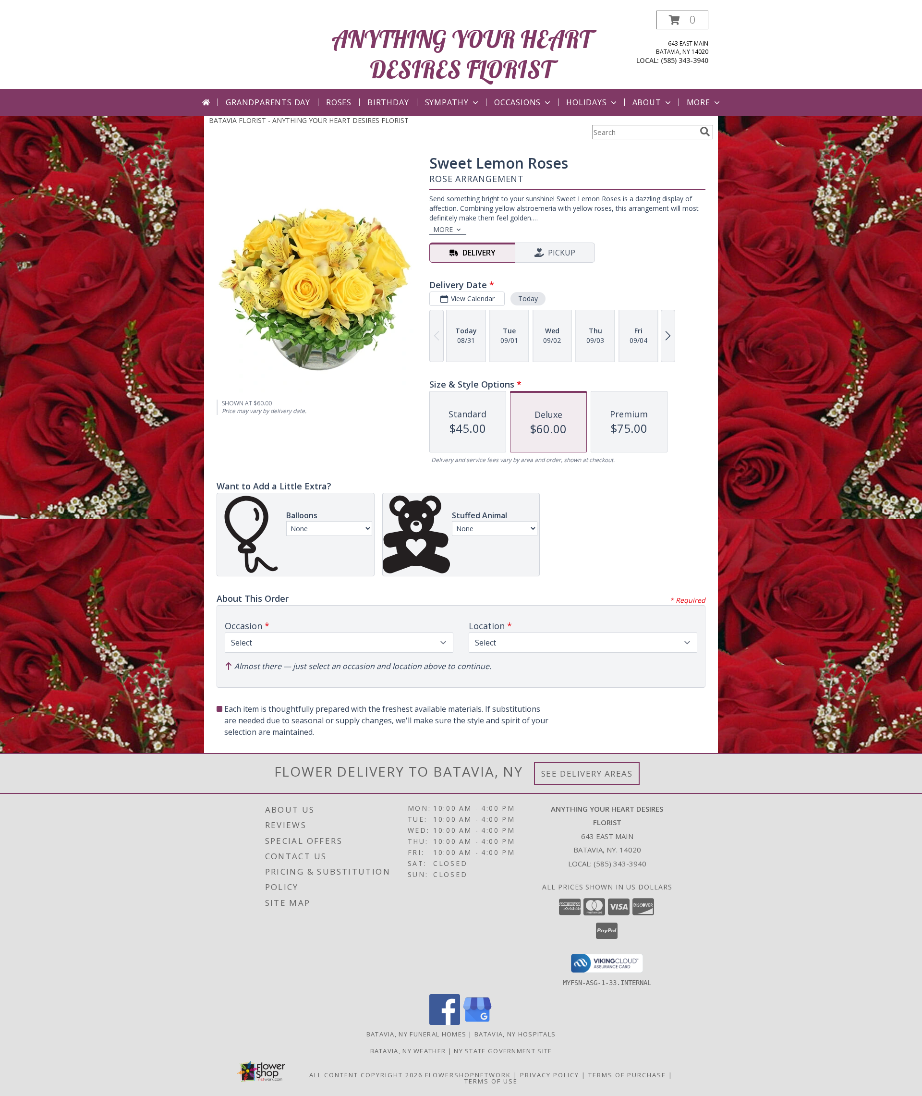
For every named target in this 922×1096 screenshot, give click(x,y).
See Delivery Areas (587, 773)
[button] (682, 20)
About (646, 102)
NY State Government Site (503, 1051)
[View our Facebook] (444, 1022)
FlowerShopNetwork (468, 1075)
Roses (339, 102)
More (698, 102)
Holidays (586, 102)
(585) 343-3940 (684, 60)
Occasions (517, 102)
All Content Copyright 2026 (366, 1075)
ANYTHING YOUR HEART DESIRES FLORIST (461, 54)
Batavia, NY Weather (408, 1051)
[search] (705, 131)
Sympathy (447, 102)
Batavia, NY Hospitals (515, 1034)
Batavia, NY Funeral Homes (416, 1034)
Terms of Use (491, 1081)
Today (528, 298)
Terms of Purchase (627, 1075)
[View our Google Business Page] (477, 1022)
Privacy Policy (549, 1075)
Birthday (388, 102)
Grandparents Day (268, 102)
